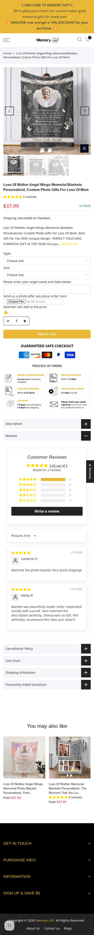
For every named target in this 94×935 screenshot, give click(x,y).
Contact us (52, 928)
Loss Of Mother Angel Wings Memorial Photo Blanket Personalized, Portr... (23, 788)
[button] (13, 197)
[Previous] (9, 111)
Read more (69, 244)
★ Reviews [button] (90, 471)
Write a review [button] (47, 511)
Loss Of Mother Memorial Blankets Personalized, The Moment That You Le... (68, 788)
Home (7, 53)
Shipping (9, 218)
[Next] (84, 111)
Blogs (68, 928)
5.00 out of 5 (58, 465)
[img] (20, 553)
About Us (33, 928)
